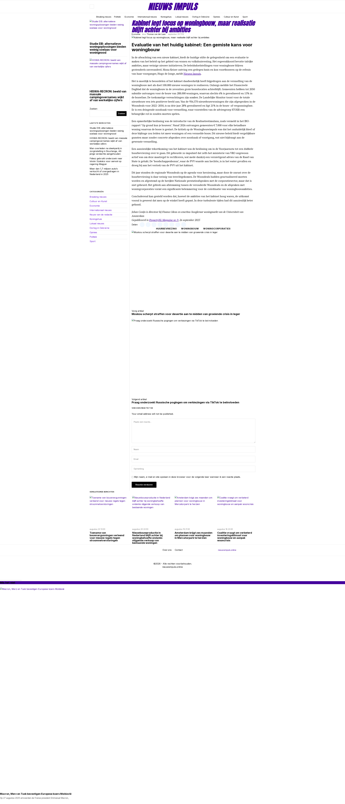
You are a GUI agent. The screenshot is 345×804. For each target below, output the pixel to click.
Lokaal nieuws (97, 223)
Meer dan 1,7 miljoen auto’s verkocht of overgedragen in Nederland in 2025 (104, 171)
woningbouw (190, 228)
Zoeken (93, 108)
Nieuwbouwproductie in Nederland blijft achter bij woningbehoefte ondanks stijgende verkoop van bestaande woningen (147, 538)
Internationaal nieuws (101, 210)
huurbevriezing (166, 228)
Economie (136, 34)
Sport (92, 241)
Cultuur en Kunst (98, 201)
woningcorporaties (217, 228)
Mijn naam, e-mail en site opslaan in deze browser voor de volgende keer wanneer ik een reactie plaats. (187, 477)
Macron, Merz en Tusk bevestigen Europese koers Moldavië (35, 794)
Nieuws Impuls (192, 73)
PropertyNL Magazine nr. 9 (163, 220)
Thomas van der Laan (156, 34)
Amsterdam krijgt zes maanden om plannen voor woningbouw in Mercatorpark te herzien (193, 535)
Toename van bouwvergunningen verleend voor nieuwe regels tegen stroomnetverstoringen (107, 537)
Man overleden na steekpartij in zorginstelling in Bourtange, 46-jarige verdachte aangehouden (106, 151)
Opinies (93, 232)
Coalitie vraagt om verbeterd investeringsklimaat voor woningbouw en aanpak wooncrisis (234, 537)
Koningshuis (96, 219)
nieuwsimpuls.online (227, 550)
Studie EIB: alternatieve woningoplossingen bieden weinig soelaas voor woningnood (108, 48)
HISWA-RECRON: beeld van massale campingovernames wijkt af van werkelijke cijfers (108, 96)
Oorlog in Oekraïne (99, 228)
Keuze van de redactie (101, 214)
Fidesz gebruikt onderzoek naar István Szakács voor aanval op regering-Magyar (106, 161)
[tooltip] (245, 6)
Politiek (93, 236)
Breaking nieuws (98, 196)
